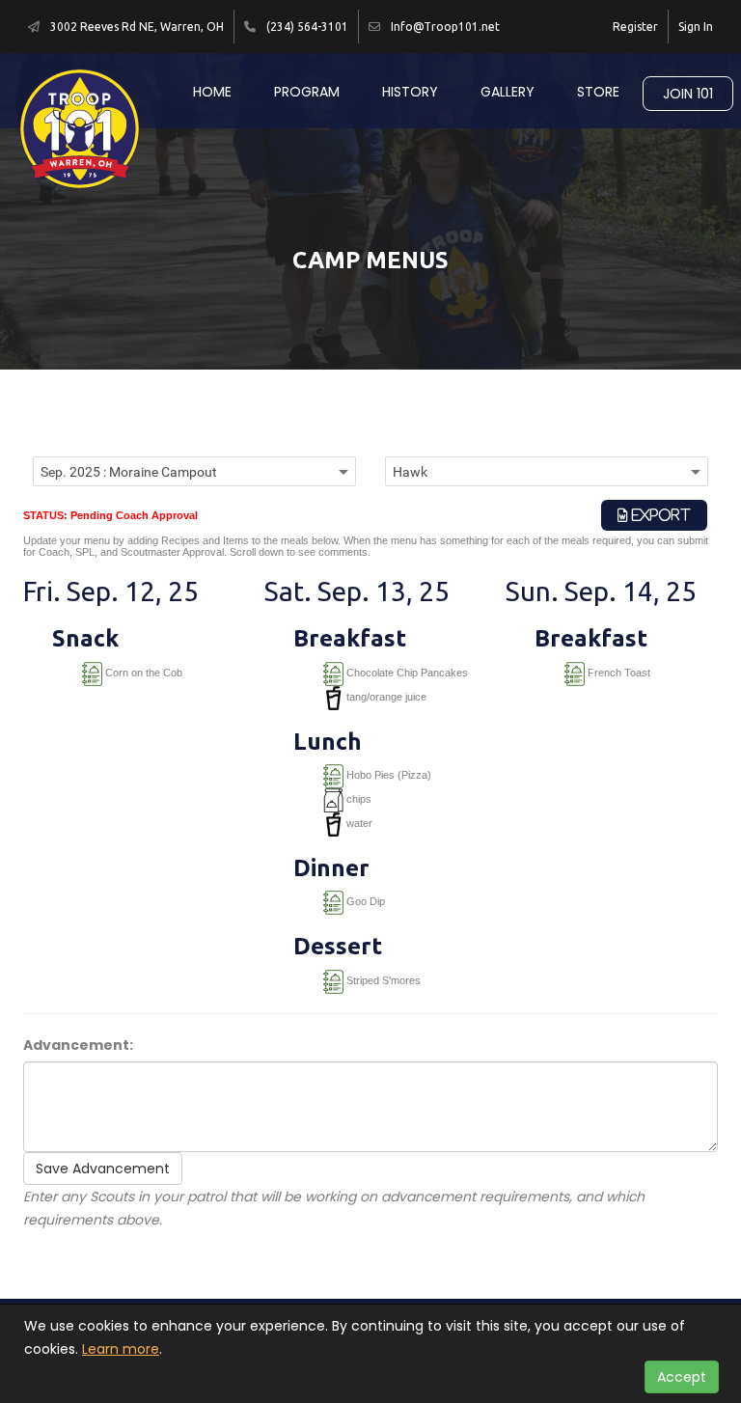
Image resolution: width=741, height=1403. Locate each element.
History (410, 91)
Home (212, 91)
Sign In (695, 26)
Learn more (120, 1349)
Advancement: (78, 1045)
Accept (681, 1377)
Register (635, 26)
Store (598, 91)
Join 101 (688, 93)
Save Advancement (103, 1168)
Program (307, 91)
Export (659, 515)
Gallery (507, 91)
